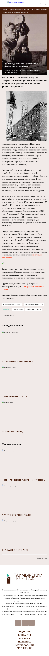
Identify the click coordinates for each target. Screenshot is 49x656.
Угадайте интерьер (15, 550)
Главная (4, 9)
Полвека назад (12, 431)
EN (41, 4)
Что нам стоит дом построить (23, 480)
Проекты (13, 9)
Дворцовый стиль (14, 396)
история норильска (34, 305)
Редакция (24, 631)
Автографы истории (22, 9)
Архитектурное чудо (16, 515)
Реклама (24, 638)
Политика (24, 642)
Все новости (42, 558)
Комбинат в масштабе (17, 361)
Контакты (24, 635)
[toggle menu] (3, 4)
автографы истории (12, 305)
